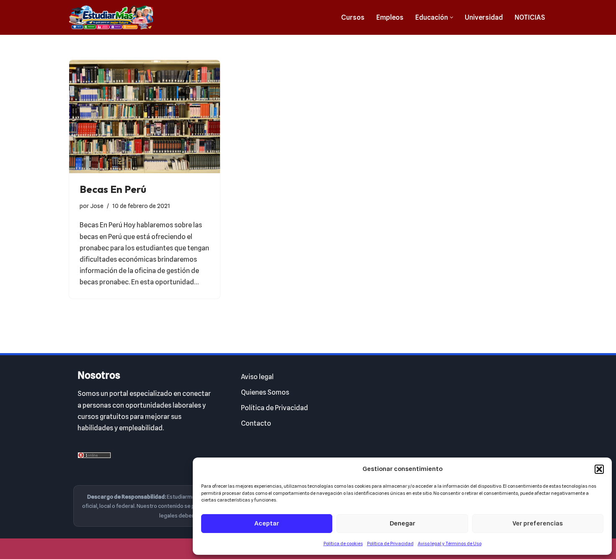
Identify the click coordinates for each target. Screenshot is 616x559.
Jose (97, 205)
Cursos (353, 17)
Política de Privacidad (390, 543)
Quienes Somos (265, 392)
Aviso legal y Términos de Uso (449, 543)
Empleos (390, 17)
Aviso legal (257, 377)
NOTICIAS (530, 17)
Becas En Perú (113, 189)
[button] (599, 469)
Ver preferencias (537, 523)
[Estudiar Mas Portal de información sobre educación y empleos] (111, 17)
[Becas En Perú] (144, 116)
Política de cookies (343, 543)
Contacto (256, 423)
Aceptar (266, 523)
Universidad (484, 17)
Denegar (402, 523)
